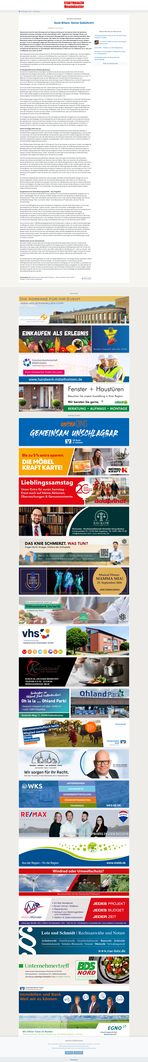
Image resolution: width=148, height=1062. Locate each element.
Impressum (74, 1060)
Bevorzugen (87, 278)
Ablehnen (69, 1053)
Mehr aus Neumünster (110, 63)
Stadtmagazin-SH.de (26, 11)
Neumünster (36, 11)
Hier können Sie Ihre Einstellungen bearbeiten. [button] (74, 1046)
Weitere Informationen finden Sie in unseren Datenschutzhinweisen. (74, 1048)
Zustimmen (78, 1053)
